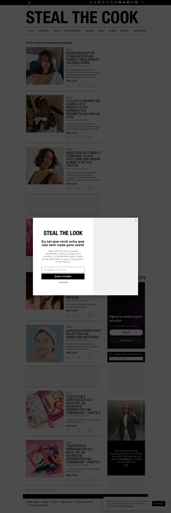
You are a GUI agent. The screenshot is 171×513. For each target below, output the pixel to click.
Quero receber (62, 276)
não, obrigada (63, 282)
